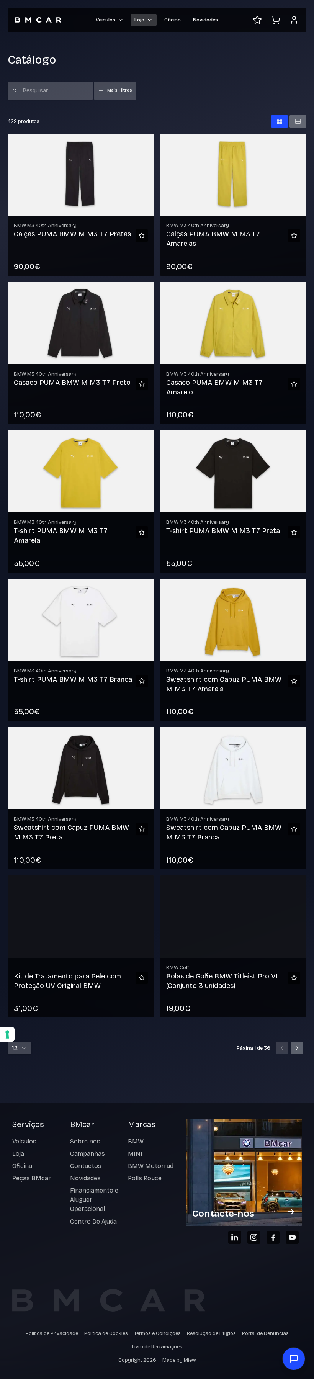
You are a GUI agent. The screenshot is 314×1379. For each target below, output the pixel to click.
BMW (136, 1141)
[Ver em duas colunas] (297, 121)
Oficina (172, 20)
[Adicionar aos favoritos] (142, 235)
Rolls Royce (145, 1178)
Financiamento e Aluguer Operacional (94, 1199)
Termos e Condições (157, 1333)
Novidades (205, 20)
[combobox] (19, 1048)
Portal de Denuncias (265, 1333)
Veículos (24, 1141)
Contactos (85, 1166)
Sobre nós (85, 1141)
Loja (18, 1153)
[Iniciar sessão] (294, 20)
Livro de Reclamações (157, 1347)
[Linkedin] (234, 1237)
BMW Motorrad (150, 1166)
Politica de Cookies (106, 1333)
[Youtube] (292, 1237)
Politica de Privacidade (52, 1333)
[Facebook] (273, 1237)
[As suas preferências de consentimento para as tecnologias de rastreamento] (7, 1034)
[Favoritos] (257, 20)
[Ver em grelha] (279, 121)
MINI (135, 1153)
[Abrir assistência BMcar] (294, 1359)
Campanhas (87, 1153)
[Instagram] (253, 1237)
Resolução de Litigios (211, 1333)
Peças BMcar (31, 1178)
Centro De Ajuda (93, 1221)
